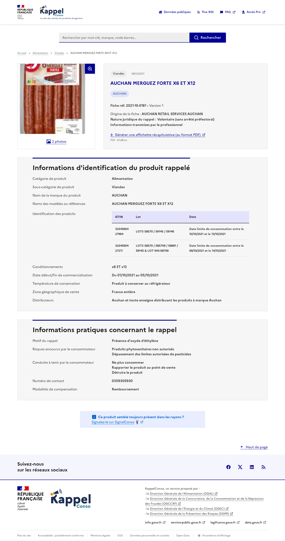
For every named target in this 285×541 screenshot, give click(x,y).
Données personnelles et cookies (149, 535)
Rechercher (211, 37)
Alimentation (40, 53)
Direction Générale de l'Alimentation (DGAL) (182, 493)
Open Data (183, 535)
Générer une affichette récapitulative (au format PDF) (158, 134)
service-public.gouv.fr (186, 522)
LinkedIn (252, 467)
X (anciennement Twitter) (240, 467)
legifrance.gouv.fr (223, 522)
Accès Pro (254, 12)
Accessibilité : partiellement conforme (61, 535)
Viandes (59, 53)
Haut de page (256, 447)
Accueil (21, 53)
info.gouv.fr (153, 522)
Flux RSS (208, 12)
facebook (228, 467)
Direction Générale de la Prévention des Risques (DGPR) (189, 514)
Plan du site (24, 535)
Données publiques (177, 12)
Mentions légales (100, 535)
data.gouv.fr (253, 522)
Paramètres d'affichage (216, 535)
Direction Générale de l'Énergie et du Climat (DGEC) (187, 509)
